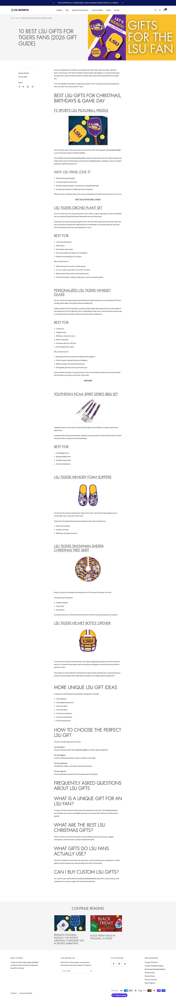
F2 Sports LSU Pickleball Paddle (81, 110)
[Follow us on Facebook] (114, 963)
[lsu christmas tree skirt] (88, 569)
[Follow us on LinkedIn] (125, 963)
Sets (67, 10)
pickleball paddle (81, 750)
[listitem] (19, 87)
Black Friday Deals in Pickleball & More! (102, 937)
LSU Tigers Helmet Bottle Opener (82, 623)
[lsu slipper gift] (88, 495)
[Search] (156, 10)
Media (108, 10)
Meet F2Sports (150, 983)
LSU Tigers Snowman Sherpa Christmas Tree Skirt (79, 548)
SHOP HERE (88, 380)
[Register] (91, 971)
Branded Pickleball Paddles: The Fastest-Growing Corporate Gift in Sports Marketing (69, 939)
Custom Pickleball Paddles (154, 966)
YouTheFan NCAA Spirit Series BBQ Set (86, 394)
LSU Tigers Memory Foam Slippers (82, 477)
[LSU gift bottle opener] (88, 641)
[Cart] (164, 10)
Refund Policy (150, 976)
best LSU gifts (112, 84)
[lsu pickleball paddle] (88, 130)
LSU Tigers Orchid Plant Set (78, 207)
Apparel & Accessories (80, 10)
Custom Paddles (97, 10)
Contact (116, 10)
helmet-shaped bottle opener (96, 661)
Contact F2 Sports (151, 962)
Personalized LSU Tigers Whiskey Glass (82, 292)
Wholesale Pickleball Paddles (155, 969)
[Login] (160, 10)
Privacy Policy (150, 972)
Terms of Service (151, 979)
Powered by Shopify (26, 993)
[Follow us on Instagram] (119, 963)
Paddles (59, 10)
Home (12, 18)
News (17, 18)
